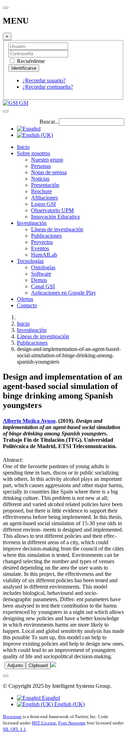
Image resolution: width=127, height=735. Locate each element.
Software (41, 274)
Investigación (32, 223)
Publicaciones (46, 236)
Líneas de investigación (57, 229)
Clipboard (38, 665)
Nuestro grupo (47, 160)
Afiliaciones (44, 198)
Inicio (23, 147)
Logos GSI (43, 204)
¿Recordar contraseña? (48, 87)
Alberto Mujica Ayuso (29, 421)
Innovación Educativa (55, 217)
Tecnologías (30, 261)
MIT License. (44, 722)
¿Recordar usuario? (44, 80)
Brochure (41, 191)
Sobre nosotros (33, 153)
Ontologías (43, 267)
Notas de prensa (49, 172)
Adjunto (15, 665)
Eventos (40, 248)
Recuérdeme (30, 61)
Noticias (40, 179)
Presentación (45, 185)
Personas (41, 166)
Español (50, 698)
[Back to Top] (5, 676)
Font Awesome (72, 722)
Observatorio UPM (52, 210)
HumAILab (44, 255)
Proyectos (42, 242)
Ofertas (25, 299)
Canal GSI (43, 286)
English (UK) (69, 704)
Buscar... (49, 122)
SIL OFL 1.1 (14, 729)
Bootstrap (12, 716)
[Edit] (53, 665)
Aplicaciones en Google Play (63, 293)
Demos (39, 280)
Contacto (27, 305)
